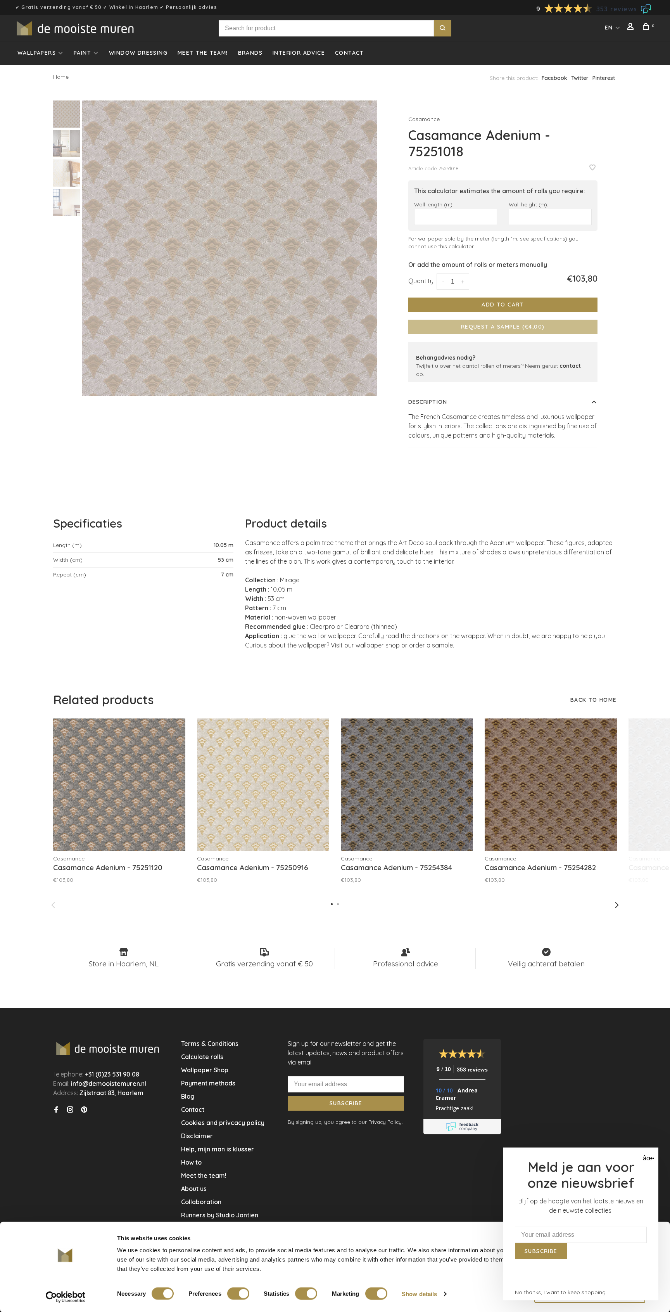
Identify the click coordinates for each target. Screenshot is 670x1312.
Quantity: (421, 281)
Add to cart (502, 304)
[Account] (631, 27)
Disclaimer (197, 1136)
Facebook (554, 77)
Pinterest (603, 77)
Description (427, 401)
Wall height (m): (528, 204)
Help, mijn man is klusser (217, 1149)
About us (194, 1189)
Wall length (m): (434, 204)
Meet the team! (203, 52)
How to (191, 1162)
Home (61, 76)
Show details (419, 1293)
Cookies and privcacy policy (222, 1123)
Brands (250, 52)
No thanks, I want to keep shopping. (561, 1292)
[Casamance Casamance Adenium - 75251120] (119, 784)
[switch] (238, 1293)
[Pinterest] (84, 1110)
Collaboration (201, 1202)
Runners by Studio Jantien (219, 1215)
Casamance (424, 119)
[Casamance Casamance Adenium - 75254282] (551, 784)
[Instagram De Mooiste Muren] (70, 1110)
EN (609, 27)
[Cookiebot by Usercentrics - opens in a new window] (66, 1297)
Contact (349, 52)
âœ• (648, 1158)
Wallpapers (36, 52)
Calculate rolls (202, 1057)
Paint (82, 52)
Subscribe (346, 1103)
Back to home (593, 699)
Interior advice (299, 52)
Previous (53, 905)
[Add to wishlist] (592, 168)
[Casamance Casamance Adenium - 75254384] (407, 784)
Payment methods (208, 1083)
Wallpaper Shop (204, 1070)
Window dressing (138, 52)
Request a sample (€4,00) (503, 326)
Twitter (580, 77)
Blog (188, 1096)
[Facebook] (56, 1110)
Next (617, 905)
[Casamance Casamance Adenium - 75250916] (263, 784)
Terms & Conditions (209, 1043)
